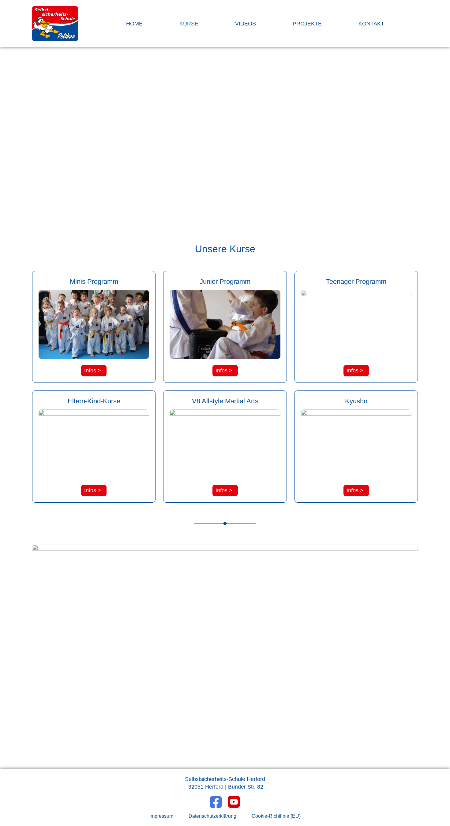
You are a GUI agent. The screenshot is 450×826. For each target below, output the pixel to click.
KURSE (188, 24)
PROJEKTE (307, 24)
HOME (134, 24)
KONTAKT (371, 24)
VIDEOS (245, 24)
